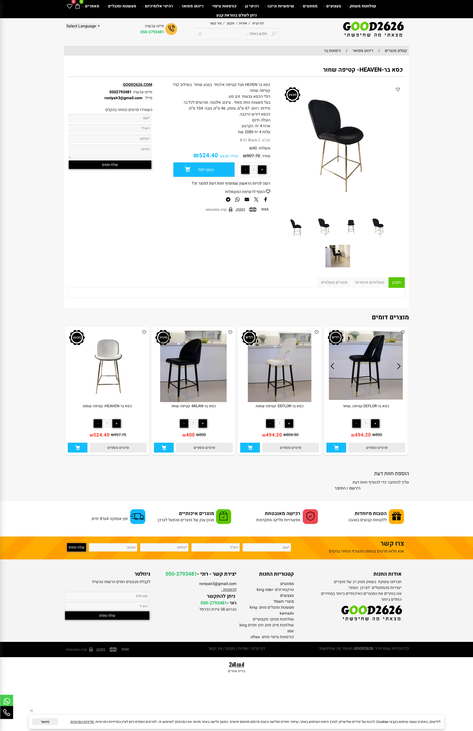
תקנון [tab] (396, 282)
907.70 (253, 156)
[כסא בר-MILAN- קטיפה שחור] (193, 401)
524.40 (208, 155)
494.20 (363, 435)
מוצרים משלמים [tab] (334, 282)
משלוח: (264, 148)
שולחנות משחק (363, 6)
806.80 (293, 435)
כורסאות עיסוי (224, 6)
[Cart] (77, 6)
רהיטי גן (252, 6)
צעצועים (333, 6)
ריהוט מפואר (192, 6)
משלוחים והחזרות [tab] (369, 282)
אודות (242, 23)
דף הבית (258, 23)
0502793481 (120, 92)
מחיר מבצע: (228, 156)
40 (255, 148)
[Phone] (6, 712)
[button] (336, 448)
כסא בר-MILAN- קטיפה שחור (193, 406)
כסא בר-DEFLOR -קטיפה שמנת (280, 406)
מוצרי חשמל (284, 601)
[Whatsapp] (6, 701)
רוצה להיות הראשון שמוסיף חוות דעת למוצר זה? (231, 183)
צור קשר (216, 23)
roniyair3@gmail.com (123, 98)
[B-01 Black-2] (324, 241)
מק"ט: (265, 140)
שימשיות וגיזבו (281, 6)
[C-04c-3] (337, 269)
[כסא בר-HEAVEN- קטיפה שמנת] (107, 401)
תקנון (230, 23)
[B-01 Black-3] (297, 241)
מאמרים (92, 6)
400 (190, 435)
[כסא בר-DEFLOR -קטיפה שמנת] (279, 401)
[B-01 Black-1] (351, 241)
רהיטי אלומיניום (159, 6)
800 (378, 435)
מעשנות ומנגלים (122, 6)
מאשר (45, 722)
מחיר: (265, 156)
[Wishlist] (69, 6)
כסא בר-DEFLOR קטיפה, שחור (366, 406)
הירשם (354, 488)
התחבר (340, 488)
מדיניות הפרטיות (82, 721)
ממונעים (310, 6)
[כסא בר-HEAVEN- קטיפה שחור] (378, 241)
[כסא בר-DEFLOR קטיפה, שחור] (366, 399)
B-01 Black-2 (250, 140)
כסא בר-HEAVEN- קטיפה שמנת (107, 406)
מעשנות (287, 607)
